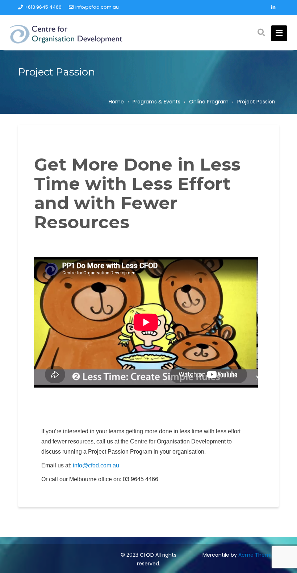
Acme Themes (257, 554)
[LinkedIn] (273, 7)
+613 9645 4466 (43, 7)
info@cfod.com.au (97, 7)
